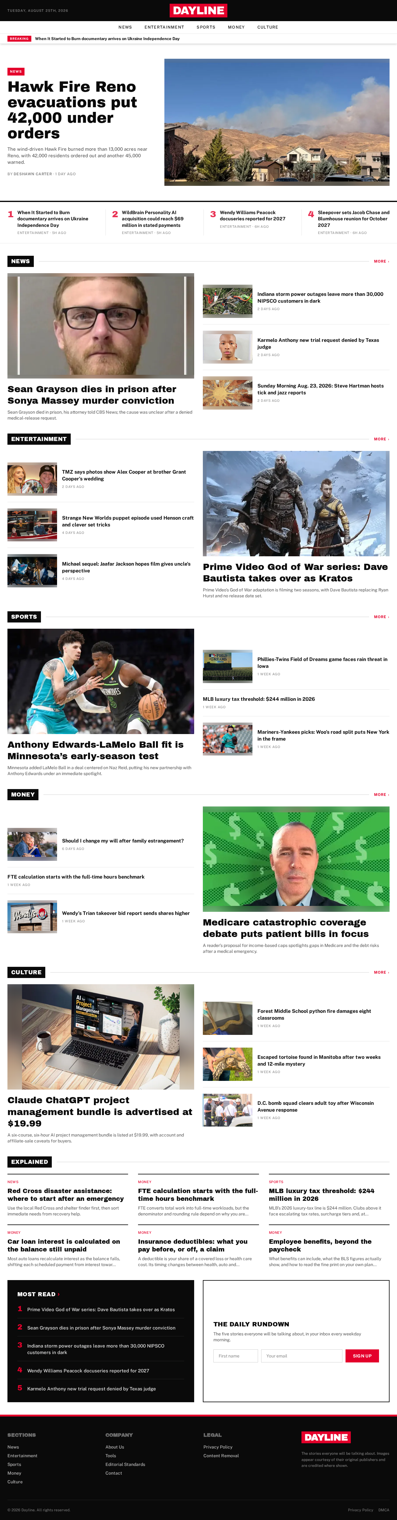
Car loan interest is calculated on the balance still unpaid (63, 1245)
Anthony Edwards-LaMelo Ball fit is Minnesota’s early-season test (95, 750)
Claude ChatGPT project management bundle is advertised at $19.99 (99, 1111)
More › (382, 261)
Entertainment (164, 27)
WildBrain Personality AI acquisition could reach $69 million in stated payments (153, 219)
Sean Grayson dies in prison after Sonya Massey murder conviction (91, 395)
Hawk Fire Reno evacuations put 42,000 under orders (72, 110)
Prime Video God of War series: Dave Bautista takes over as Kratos (295, 573)
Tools (110, 1455)
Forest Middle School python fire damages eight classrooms (314, 1014)
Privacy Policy (218, 1446)
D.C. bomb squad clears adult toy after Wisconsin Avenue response (315, 1106)
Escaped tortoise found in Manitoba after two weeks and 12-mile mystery (319, 1060)
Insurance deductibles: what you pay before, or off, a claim (193, 1245)
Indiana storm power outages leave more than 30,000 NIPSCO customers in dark (320, 297)
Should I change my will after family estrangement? (123, 841)
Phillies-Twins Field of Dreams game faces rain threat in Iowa (322, 662)
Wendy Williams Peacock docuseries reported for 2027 (252, 216)
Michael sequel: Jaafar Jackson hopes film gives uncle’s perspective (126, 567)
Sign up (362, 1355)
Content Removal (221, 1455)
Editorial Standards (125, 1464)
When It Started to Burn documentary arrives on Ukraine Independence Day (107, 38)
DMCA (384, 1510)
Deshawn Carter (33, 174)
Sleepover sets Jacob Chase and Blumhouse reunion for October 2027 (354, 219)
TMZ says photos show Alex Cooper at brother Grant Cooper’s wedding (124, 475)
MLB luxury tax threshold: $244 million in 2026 (259, 699)
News (125, 27)
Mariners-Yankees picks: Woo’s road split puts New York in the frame (323, 735)
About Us (114, 1446)
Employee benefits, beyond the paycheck (320, 1245)
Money (236, 27)
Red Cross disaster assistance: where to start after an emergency (65, 1194)
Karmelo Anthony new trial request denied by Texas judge (318, 343)
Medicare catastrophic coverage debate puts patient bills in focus (286, 928)
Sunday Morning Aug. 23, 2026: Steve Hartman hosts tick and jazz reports (320, 389)
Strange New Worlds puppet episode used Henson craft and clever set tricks (128, 521)
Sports (206, 27)
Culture (268, 27)
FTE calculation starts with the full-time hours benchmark (76, 877)
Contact (113, 1473)
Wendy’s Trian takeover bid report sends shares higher (126, 913)
